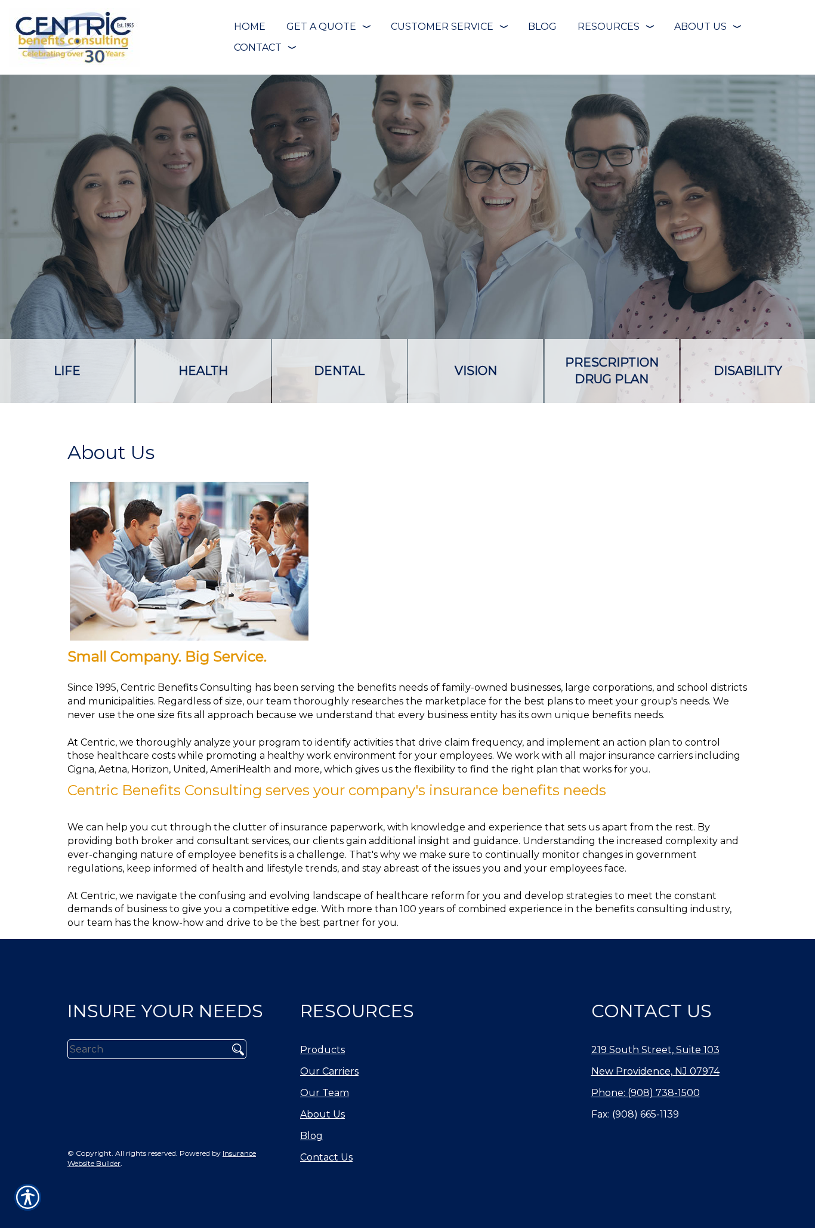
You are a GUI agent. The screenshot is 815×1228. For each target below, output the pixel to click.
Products (322, 1049)
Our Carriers (329, 1071)
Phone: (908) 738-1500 (645, 1092)
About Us (322, 1114)
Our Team (324, 1092)
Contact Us (326, 1157)
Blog (311, 1135)
